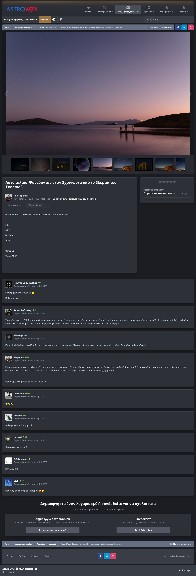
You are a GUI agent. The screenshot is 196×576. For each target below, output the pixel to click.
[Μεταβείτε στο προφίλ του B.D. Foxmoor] (8, 460)
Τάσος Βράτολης (23, 310)
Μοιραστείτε (15, 205)
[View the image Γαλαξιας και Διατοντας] (40, 164)
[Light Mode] (61, 19)
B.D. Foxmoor (20, 459)
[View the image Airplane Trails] (20, 164)
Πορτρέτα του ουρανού (159, 193)
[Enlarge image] (33, 292)
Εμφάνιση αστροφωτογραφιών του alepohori (74, 199)
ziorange (18, 335)
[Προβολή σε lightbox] (98, 93)
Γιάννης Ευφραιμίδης (25, 282)
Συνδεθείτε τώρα (143, 530)
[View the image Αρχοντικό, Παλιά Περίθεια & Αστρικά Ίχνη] (144, 164)
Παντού (179, 19)
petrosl (18, 437)
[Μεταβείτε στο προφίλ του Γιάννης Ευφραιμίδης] (8, 284)
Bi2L (16, 481)
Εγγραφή (44, 19)
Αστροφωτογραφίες (127, 12)
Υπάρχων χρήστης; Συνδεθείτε (20, 19)
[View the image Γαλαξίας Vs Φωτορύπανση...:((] (82, 164)
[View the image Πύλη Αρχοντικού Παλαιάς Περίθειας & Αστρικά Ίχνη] (61, 164)
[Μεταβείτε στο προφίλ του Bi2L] (8, 482)
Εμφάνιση (23, 556)
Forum (88, 11)
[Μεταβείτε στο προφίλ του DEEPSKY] (8, 395)
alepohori (23, 195)
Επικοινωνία (36, 556)
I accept (185, 570)
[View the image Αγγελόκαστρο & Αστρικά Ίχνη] (123, 164)
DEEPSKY (19, 393)
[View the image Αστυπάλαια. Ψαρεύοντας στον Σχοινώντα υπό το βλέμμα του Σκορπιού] (102, 164)
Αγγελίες (148, 12)
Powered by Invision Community (175, 556)
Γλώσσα (11, 556)
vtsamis (18, 415)
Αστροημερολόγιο (104, 11)
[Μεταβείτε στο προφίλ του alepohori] (8, 197)
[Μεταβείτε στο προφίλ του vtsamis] (8, 417)
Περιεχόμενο (165, 12)
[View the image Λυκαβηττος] (180, 164)
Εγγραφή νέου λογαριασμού (52, 530)
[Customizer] (54, 19)
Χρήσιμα (182, 12)
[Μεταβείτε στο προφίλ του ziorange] (8, 337)
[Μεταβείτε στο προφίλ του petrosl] (8, 439)
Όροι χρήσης (8, 572)
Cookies (48, 556)
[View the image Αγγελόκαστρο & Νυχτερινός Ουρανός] (164, 164)
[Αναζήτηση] (190, 19)
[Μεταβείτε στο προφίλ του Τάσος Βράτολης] (8, 312)
